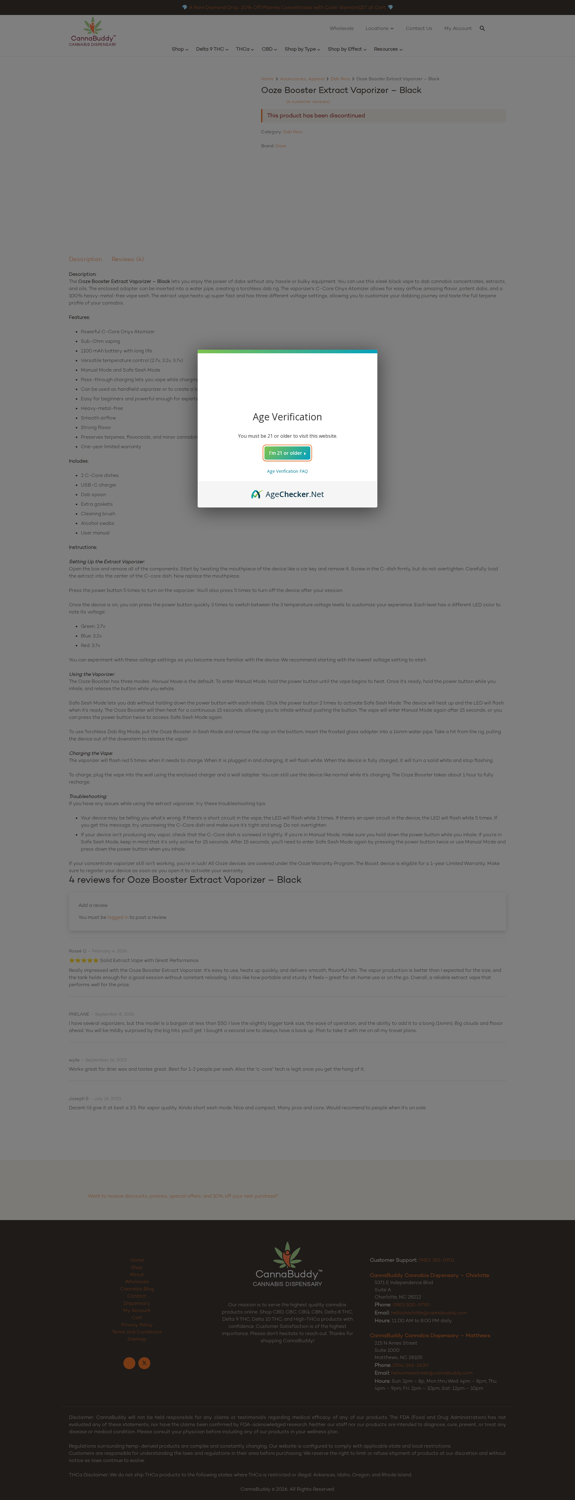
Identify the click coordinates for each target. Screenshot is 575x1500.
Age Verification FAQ (287, 471)
